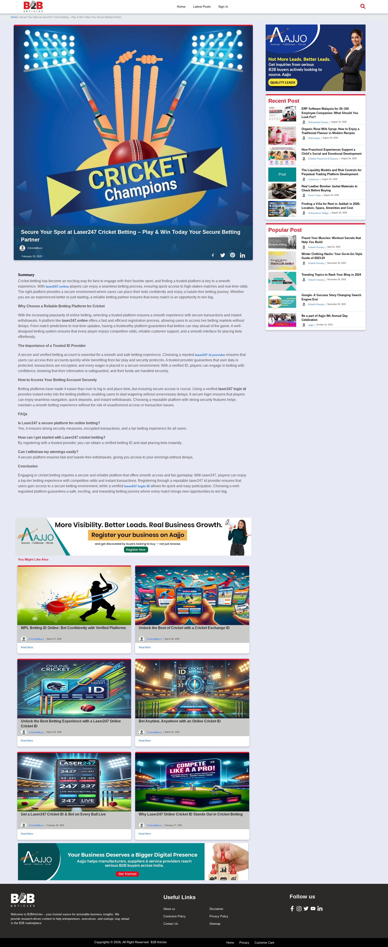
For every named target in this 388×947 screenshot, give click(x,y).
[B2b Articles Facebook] (213, 255)
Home (181, 6)
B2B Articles (159, 942)
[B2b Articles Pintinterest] (233, 255)
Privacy (244, 942)
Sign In (223, 6)
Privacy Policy (218, 916)
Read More (27, 647)
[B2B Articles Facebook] (293, 908)
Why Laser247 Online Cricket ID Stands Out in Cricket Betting (191, 814)
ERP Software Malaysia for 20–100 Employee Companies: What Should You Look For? (330, 112)
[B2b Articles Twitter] (223, 255)
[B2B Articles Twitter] (307, 908)
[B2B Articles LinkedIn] (320, 908)
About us (169, 909)
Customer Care (264, 942)
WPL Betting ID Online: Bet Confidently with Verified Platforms (73, 628)
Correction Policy (174, 916)
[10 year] (133, 861)
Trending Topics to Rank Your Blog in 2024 (331, 274)
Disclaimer (216, 909)
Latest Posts (202, 6)
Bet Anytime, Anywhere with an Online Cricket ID (180, 721)
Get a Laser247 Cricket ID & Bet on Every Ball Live (63, 814)
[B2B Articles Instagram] (300, 908)
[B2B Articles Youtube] (314, 908)
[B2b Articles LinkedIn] (243, 255)
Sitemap (214, 923)
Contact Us (170, 923)
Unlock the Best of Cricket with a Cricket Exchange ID (184, 628)
